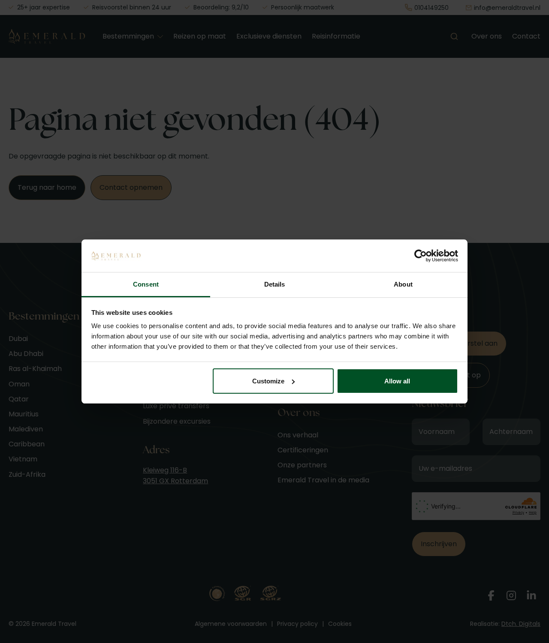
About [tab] (403, 284)
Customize (268, 381)
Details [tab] (274, 284)
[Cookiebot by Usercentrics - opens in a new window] (420, 255)
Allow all (397, 381)
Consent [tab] (146, 284)
